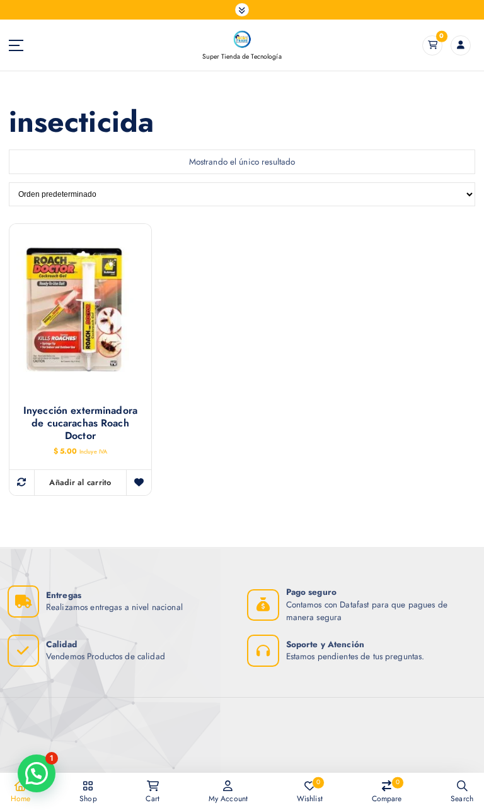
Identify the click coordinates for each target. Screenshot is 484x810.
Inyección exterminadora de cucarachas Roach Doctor (80, 423)
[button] (36, 773)
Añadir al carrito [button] (80, 482)
